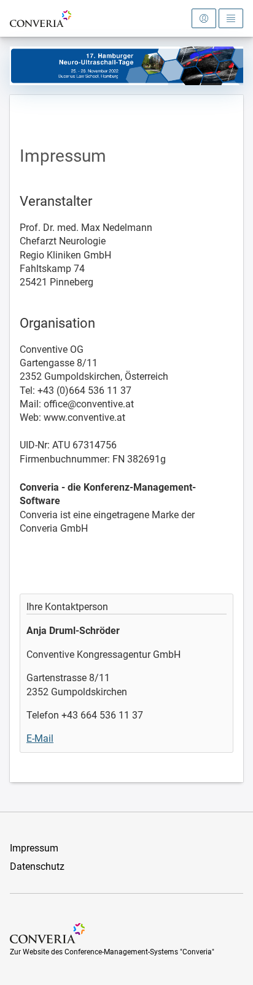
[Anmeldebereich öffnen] (204, 18)
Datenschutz (37, 866)
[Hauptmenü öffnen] (231, 18)
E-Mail (39, 738)
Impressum (34, 848)
